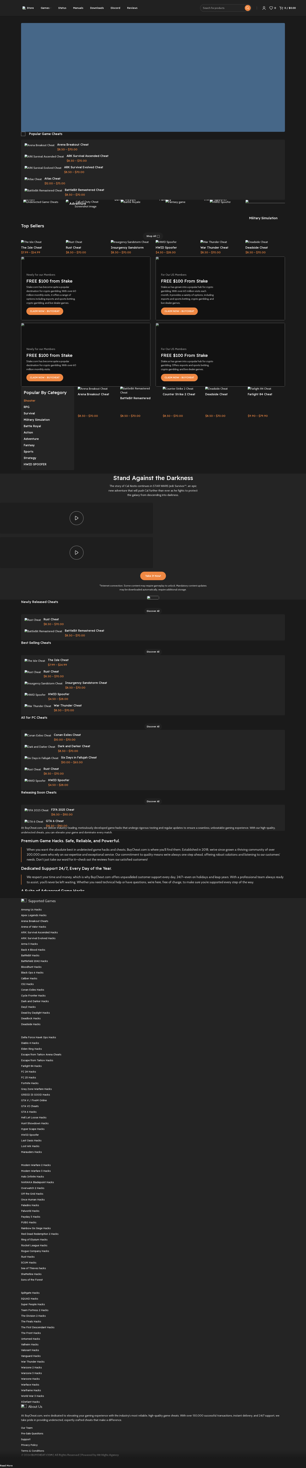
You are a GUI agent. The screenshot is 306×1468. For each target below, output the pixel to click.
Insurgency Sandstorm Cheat (86, 683)
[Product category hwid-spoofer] (220, 202)
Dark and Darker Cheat (74, 746)
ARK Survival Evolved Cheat (83, 167)
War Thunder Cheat (214, 247)
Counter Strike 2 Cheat (179, 394)
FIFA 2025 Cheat (62, 809)
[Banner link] (85, 288)
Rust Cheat (73, 247)
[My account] (264, 8)
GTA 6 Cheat (55, 821)
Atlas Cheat (52, 178)
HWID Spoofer (166, 247)
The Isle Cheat (31, 247)
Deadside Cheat (256, 247)
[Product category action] (41, 202)
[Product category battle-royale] (130, 202)
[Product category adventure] (85, 204)
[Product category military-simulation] (265, 211)
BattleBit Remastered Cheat (84, 190)
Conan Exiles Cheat (67, 735)
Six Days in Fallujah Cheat (79, 757)
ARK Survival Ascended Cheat (88, 156)
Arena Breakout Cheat (73, 144)
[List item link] (153, 910)
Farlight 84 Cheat (260, 394)
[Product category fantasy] (175, 202)
